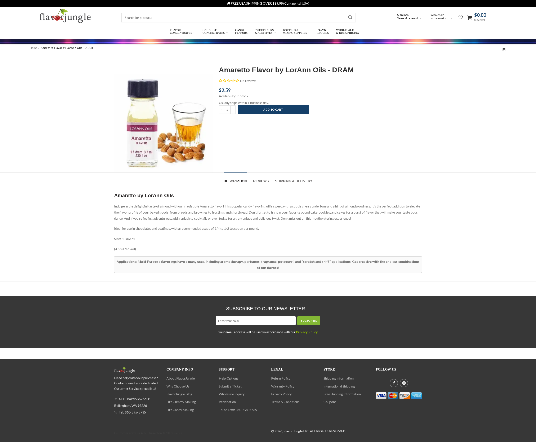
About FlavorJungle (180, 378)
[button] (229, 80)
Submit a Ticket (230, 386)
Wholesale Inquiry (232, 394)
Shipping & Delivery (293, 181)
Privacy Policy (281, 394)
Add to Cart (273, 109)
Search (350, 17)
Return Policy (280, 378)
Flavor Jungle (293, 431)
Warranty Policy (282, 386)
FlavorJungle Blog (179, 394)
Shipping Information (338, 378)
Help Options (228, 378)
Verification (227, 402)
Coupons (329, 402)
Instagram (404, 383)
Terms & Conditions (285, 402)
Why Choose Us (177, 386)
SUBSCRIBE (309, 320)
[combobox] (238, 17)
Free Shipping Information (342, 394)
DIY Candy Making (180, 410)
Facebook (394, 383)
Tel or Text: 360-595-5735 (238, 410)
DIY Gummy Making (181, 402)
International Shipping (339, 386)
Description (235, 181)
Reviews (261, 181)
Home (33, 47)
